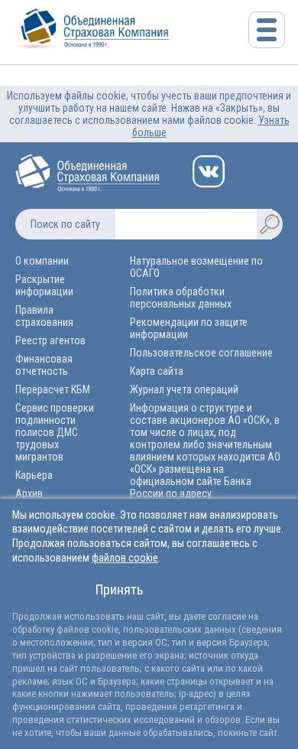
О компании (42, 261)
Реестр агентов (50, 340)
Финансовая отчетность (44, 365)
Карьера (34, 475)
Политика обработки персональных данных (181, 297)
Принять (119, 589)
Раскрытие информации (44, 285)
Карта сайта (156, 371)
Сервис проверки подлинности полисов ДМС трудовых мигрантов (54, 432)
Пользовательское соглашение (201, 353)
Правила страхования (44, 316)
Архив (29, 493)
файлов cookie (125, 558)
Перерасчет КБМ (52, 389)
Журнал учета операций (184, 389)
